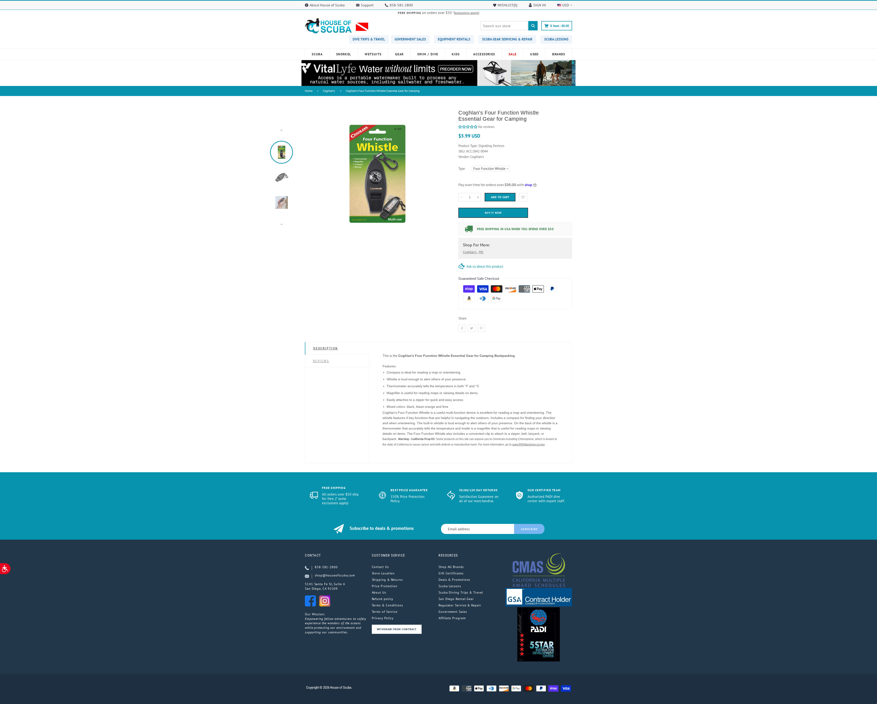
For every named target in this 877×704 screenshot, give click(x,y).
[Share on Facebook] (462, 328)
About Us (379, 592)
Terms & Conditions (387, 605)
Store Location (383, 573)
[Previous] (310, 177)
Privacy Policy (383, 618)
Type (461, 168)
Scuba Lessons (449, 586)
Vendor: (463, 157)
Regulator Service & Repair (459, 605)
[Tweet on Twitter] (471, 328)
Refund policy (383, 599)
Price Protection (385, 586)
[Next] (444, 177)
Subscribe (529, 529)
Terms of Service (385, 612)
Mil (481, 252)
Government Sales (452, 612)
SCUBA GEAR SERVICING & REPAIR (507, 39)
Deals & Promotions (454, 580)
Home (309, 91)
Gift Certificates (450, 573)
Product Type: (468, 146)
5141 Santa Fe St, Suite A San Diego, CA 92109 (325, 586)
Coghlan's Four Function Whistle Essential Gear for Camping (383, 91)
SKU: (462, 151)
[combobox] (504, 25)
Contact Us (380, 567)
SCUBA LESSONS (556, 39)
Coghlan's (329, 91)
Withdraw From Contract (397, 629)
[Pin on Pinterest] (481, 328)
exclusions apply (466, 13)
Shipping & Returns (387, 580)
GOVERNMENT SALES (410, 39)
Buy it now (493, 212)
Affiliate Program (451, 618)
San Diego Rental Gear (456, 599)
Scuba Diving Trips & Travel (460, 592)
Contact (313, 555)
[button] (467, 127)
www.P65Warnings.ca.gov (528, 444)
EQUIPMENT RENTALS (454, 39)
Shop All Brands (451, 567)
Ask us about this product (485, 266)
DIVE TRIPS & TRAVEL (369, 39)
